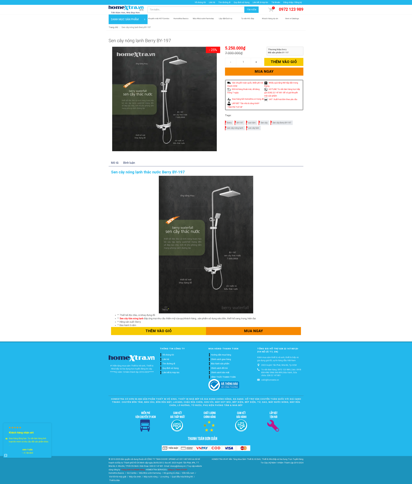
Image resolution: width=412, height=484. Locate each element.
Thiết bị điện (114, 480)
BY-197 (240, 123)
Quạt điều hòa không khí (182, 477)
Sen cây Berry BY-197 (282, 123)
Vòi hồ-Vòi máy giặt (117, 477)
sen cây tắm (253, 128)
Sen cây (264, 123)
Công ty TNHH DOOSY (177, 470)
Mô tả (114, 162)
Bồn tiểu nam (188, 473)
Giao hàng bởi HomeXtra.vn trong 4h (247, 99)
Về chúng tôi (200, 2)
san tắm (252, 123)
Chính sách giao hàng (221, 359)
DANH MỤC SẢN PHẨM (125, 19)
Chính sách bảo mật (220, 372)
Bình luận (129, 162)
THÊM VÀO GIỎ (284, 62)
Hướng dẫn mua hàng (221, 355)
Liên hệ (212, 2)
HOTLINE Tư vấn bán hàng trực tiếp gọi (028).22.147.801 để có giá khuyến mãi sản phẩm (282, 92)
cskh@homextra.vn (270, 380)
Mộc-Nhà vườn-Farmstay (150, 473)
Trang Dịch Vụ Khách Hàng (133, 470)
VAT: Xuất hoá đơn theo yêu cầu (282, 99)
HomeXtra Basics (116, 473)
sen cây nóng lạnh (235, 128)
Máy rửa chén (135, 477)
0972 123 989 (291, 9)
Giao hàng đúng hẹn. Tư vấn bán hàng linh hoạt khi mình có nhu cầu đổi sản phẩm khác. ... (29, 441)
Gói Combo (131, 473)
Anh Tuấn (27, 450)
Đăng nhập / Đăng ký (292, 2)
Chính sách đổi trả (219, 368)
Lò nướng (164, 477)
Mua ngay (264, 71)
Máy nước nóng (151, 477)
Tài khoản (275, 2)
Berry (229, 123)
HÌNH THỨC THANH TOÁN (223, 377)
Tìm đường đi (224, 2)
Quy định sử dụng (241, 2)
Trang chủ (113, 27)
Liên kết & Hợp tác (260, 2)
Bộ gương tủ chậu (172, 473)
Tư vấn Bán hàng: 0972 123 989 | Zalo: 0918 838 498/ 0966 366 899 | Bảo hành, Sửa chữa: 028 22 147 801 (281, 372)
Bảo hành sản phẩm (220, 363)
